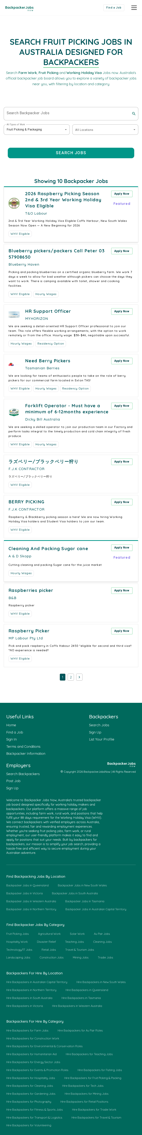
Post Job (13, 781)
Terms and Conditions (23, 746)
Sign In (11, 739)
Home (11, 725)
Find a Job (14, 732)
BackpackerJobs (19, 8)
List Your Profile (101, 739)
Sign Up (95, 732)
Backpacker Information (25, 753)
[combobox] (37, 129)
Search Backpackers (23, 774)
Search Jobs (99, 725)
